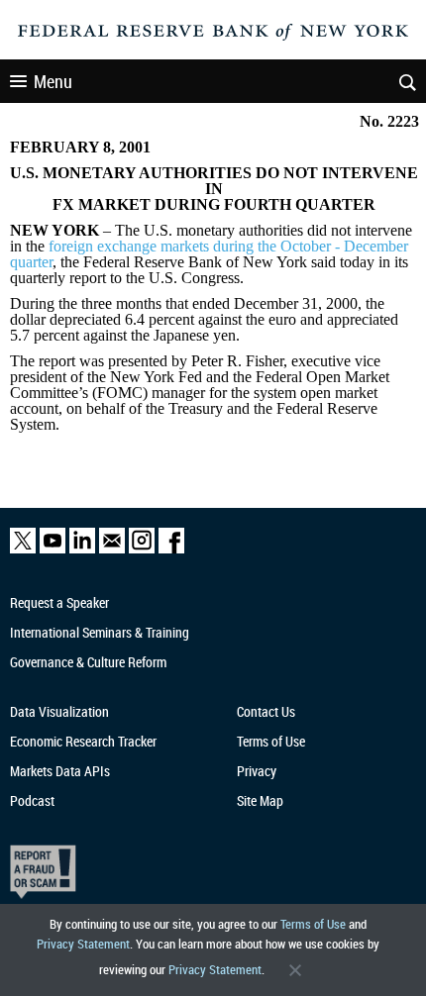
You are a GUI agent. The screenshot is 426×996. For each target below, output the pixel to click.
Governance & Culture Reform (88, 661)
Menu (53, 81)
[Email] (112, 549)
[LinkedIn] (82, 549)
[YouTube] (52, 549)
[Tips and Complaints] (201, 872)
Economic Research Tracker (83, 741)
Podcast (32, 800)
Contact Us (266, 711)
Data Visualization (59, 711)
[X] (23, 549)
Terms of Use (313, 924)
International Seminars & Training (99, 632)
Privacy (256, 770)
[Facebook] (171, 549)
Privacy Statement (83, 943)
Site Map (260, 800)
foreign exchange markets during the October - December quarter (209, 254)
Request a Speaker (59, 602)
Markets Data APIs (60, 770)
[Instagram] (142, 549)
